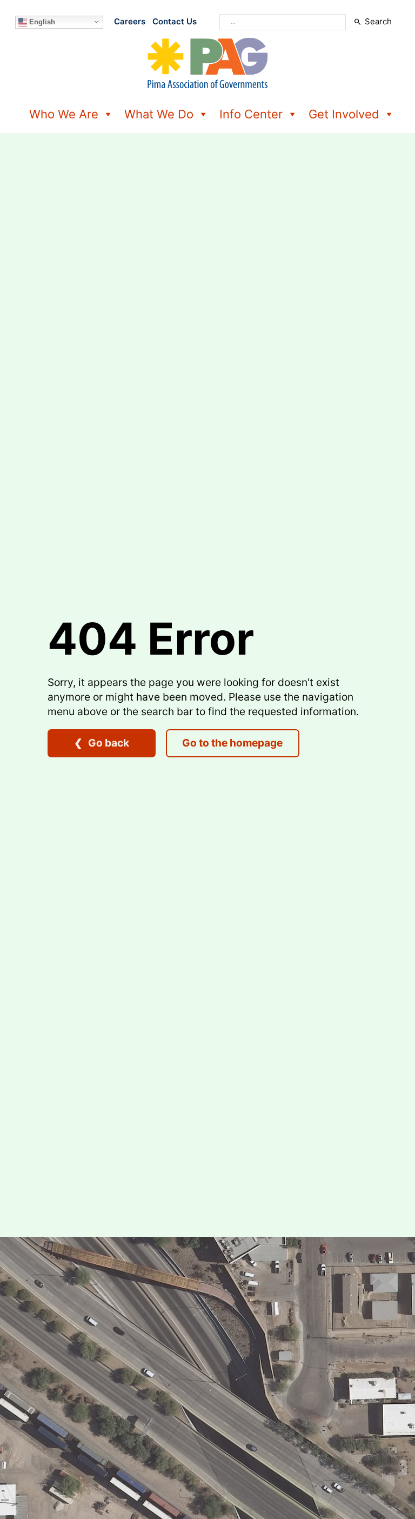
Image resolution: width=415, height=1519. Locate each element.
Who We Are (63, 114)
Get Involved (344, 114)
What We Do (158, 114)
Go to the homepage (232, 742)
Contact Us (174, 21)
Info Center (251, 114)
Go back (108, 742)
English (41, 21)
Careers (129, 21)
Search (378, 21)
